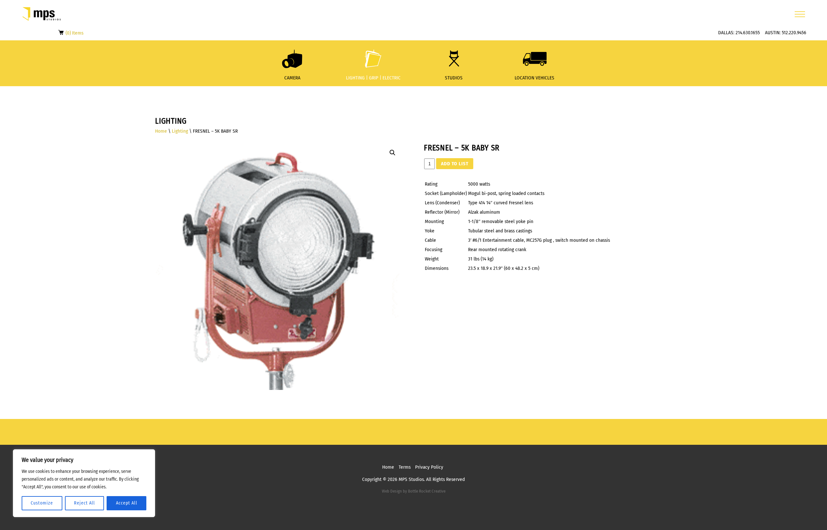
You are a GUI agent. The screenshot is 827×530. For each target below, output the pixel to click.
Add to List (454, 164)
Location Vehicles (534, 78)
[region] (84, 483)
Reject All (84, 503)
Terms (405, 467)
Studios (454, 78)
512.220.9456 (794, 33)
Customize (42, 503)
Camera (292, 78)
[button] (392, 152)
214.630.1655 (748, 33)
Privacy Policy (429, 467)
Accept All (126, 503)
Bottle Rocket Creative (426, 491)
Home (161, 131)
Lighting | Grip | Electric (373, 78)
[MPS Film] (42, 14)
